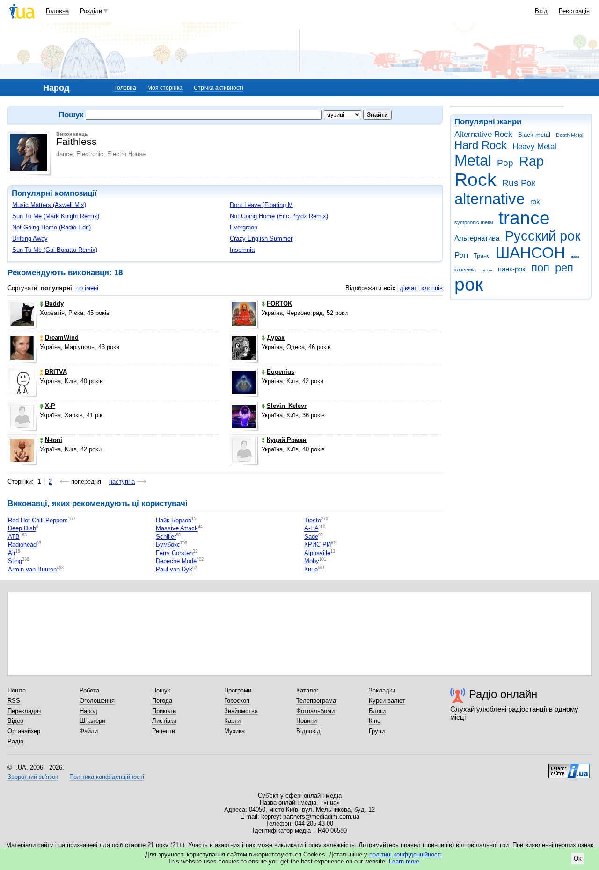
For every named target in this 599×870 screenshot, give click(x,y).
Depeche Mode (176, 561)
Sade (311, 536)
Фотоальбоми (315, 710)
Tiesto (312, 520)
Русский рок (543, 235)
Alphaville (317, 552)
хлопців (432, 288)
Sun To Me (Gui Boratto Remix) (54, 249)
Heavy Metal (534, 146)
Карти (232, 720)
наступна (122, 481)
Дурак (276, 337)
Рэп (461, 255)
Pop (505, 163)
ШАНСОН (530, 252)
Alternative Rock (483, 134)
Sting (15, 561)
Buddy (54, 303)
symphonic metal (473, 222)
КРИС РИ (317, 545)
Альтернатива (476, 238)
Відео (15, 720)
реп (564, 268)
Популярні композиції (54, 193)
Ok (578, 858)
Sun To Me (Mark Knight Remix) (55, 216)
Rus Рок (518, 183)
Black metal (534, 134)
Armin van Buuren (32, 569)
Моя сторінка (165, 88)
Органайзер (23, 731)
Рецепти (163, 731)
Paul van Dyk (174, 569)
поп (540, 268)
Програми (237, 690)
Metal (472, 160)
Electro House (126, 153)
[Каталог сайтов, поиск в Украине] (569, 767)
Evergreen (243, 227)
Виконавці (27, 503)
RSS (13, 700)
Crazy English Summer (261, 238)
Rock (475, 180)
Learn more (404, 861)
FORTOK (279, 303)
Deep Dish (22, 528)
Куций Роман (287, 439)
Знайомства (241, 710)
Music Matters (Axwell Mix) (49, 204)
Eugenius (280, 371)
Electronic (89, 153)
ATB (14, 536)
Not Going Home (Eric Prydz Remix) (279, 216)
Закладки (382, 690)
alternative (489, 198)
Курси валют (387, 700)
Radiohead (22, 545)
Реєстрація (574, 10)
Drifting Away (30, 238)
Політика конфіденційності (106, 776)
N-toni (53, 439)
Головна (57, 10)
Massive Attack (177, 528)
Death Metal (569, 135)
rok (535, 202)
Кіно (374, 720)
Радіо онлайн (503, 694)
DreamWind (62, 337)
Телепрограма (316, 700)
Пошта (16, 690)
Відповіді (309, 731)
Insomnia (242, 249)
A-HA (311, 528)
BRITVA (56, 371)
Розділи (91, 10)
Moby (311, 561)
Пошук (161, 690)
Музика (234, 731)
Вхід (541, 10)
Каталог (307, 690)
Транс (482, 255)
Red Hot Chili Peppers (38, 520)
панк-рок (512, 269)
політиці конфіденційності (405, 854)
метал (487, 270)
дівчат (408, 288)
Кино (311, 569)
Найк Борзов (173, 520)
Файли (89, 731)
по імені (87, 288)
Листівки (164, 720)
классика (465, 269)
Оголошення (97, 700)
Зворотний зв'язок (32, 776)
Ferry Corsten (174, 552)
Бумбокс (168, 545)
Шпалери (92, 720)
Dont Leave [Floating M (261, 204)
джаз (575, 257)
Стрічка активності (218, 88)
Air (11, 552)
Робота (89, 690)
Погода (162, 700)
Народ (88, 710)
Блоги (377, 710)
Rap (531, 161)
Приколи (164, 710)
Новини (306, 720)
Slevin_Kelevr (287, 405)
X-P (50, 405)
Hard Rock (480, 145)
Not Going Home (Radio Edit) (51, 227)
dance (64, 153)
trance (524, 218)
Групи (377, 731)
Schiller (166, 536)
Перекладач (24, 710)
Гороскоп (236, 700)
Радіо (15, 741)
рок (468, 284)
